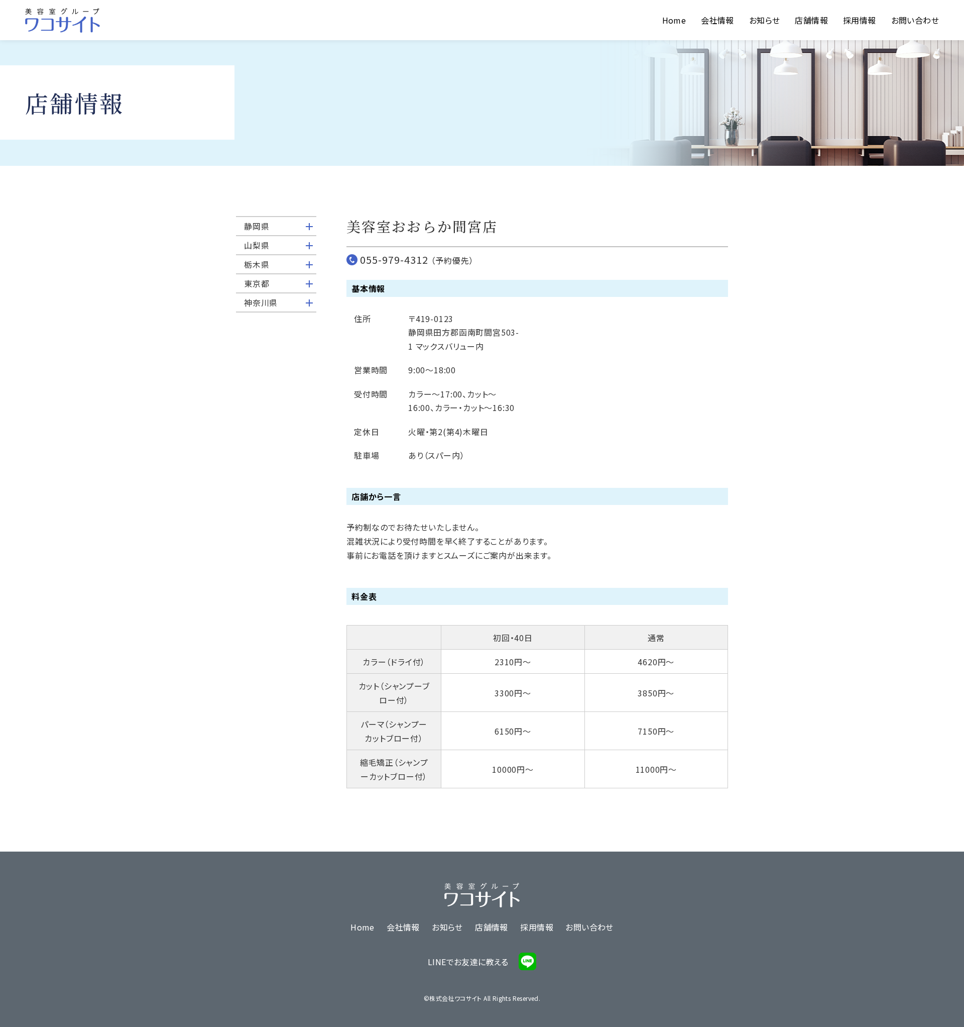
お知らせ (764, 20)
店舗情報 (811, 20)
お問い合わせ (915, 20)
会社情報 (717, 20)
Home (674, 20)
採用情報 (859, 20)
